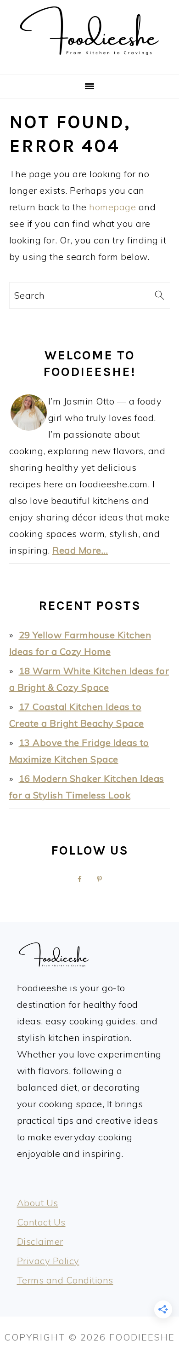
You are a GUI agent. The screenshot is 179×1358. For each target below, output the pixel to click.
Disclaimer (40, 1241)
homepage (112, 207)
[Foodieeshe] (89, 62)
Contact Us (41, 1222)
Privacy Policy (48, 1260)
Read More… (80, 550)
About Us (37, 1202)
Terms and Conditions (65, 1280)
